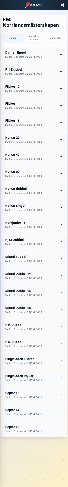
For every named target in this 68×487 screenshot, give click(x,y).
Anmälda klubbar (34, 38)
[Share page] (62, 5)
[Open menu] (4, 5)
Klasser (13, 38)
